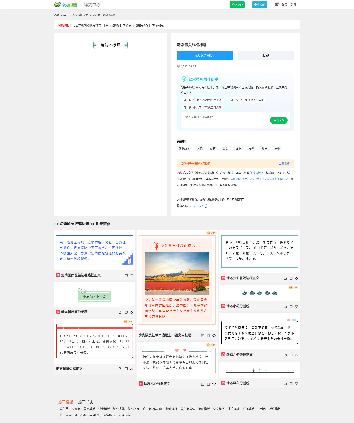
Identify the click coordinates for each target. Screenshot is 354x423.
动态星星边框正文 (69, 368)
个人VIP (237, 4)
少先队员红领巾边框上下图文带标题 (165, 335)
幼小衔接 (133, 409)
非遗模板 (233, 409)
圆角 (264, 148)
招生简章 (65, 415)
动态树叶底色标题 (72, 311)
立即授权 (284, 163)
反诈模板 (275, 409)
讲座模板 (124, 415)
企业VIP (259, 4)
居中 (277, 148)
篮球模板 (171, 409)
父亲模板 (219, 409)
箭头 (225, 148)
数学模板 (110, 415)
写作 (277, 120)
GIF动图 (83, 15)
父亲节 (76, 409)
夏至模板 (89, 409)
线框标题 (258, 173)
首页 (57, 15)
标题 (251, 148)
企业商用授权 (196, 206)
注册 (294, 4)
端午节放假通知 (153, 409)
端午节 (64, 409)
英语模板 (95, 415)
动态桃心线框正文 (155, 383)
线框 (238, 148)
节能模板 (204, 409)
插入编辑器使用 (205, 55)
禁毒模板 (104, 409)
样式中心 (69, 15)
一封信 (261, 409)
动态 (213, 148)
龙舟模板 (248, 409)
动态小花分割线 (236, 306)
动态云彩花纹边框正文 (240, 278)
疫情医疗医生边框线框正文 (79, 275)
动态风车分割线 (236, 383)
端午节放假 (188, 409)
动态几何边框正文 (237, 354)
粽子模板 (80, 415)
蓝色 (200, 148)
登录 (284, 4)
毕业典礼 (119, 409)
